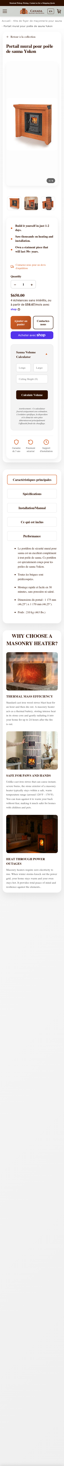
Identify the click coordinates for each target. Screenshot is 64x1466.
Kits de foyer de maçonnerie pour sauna (37, 20)
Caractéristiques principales (32, 479)
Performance (32, 536)
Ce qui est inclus (32, 522)
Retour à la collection (22, 36)
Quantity (16, 276)
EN (50, 11)
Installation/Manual (32, 507)
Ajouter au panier (20, 322)
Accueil (6, 20)
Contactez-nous (43, 322)
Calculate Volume (32, 395)
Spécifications (32, 493)
